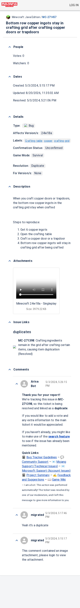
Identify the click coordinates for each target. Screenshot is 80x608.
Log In (74, 5)
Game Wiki (59, 479)
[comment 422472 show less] (16, 384)
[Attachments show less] (9, 261)
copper (48, 140)
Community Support (35, 462)
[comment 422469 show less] (16, 540)
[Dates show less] (9, 76)
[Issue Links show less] (9, 322)
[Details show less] (9, 117)
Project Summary (37, 475)
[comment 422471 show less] (16, 515)
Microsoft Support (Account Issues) (46, 470)
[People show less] (9, 47)
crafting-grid (61, 140)
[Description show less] (9, 186)
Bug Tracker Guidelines (41, 457)
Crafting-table (33, 140)
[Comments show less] (9, 369)
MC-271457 (49, 17)
